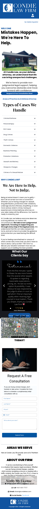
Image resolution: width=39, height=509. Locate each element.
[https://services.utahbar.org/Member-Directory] (19, 482)
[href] (19, 327)
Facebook (25, 495)
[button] (32, 15)
